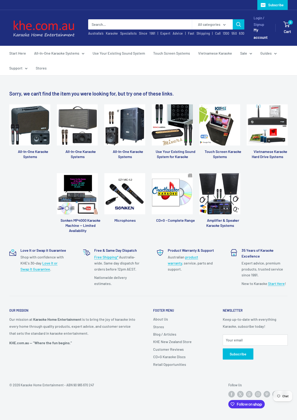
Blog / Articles (164, 334)
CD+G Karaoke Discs (169, 356)
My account (261, 33)
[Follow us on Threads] (249, 394)
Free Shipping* (106, 257)
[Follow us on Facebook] (231, 394)
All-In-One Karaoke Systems (56, 53)
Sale (243, 53)
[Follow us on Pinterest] (267, 394)
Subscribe (276, 5)
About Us (160, 319)
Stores (41, 68)
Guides (266, 53)
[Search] (238, 24)
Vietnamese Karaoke (215, 53)
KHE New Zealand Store (172, 341)
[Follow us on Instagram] (258, 394)
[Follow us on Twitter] (240, 394)
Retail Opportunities (169, 364)
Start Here (17, 53)
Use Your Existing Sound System (119, 53)
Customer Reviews (168, 349)
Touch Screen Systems (171, 53)
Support (16, 68)
